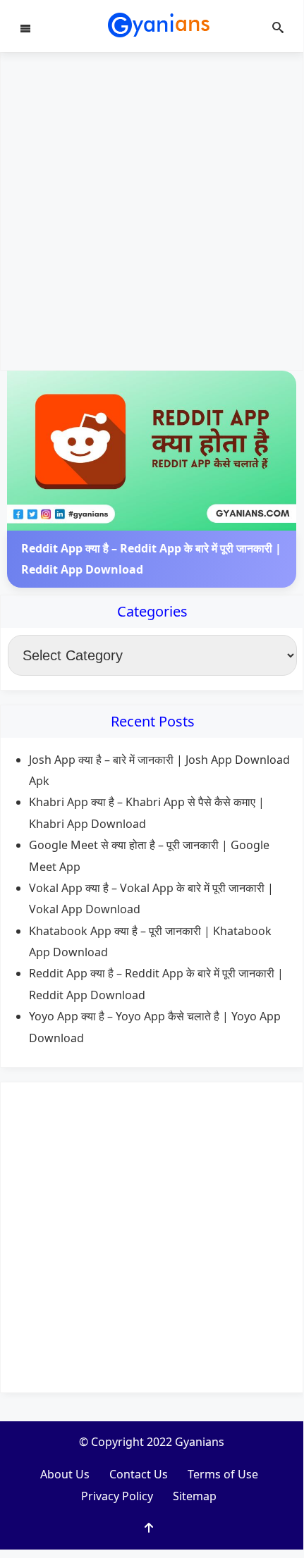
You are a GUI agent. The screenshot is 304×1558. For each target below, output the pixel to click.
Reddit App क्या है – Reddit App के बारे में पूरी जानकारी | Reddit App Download (151, 558)
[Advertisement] (151, 211)
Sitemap (195, 1496)
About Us (65, 1474)
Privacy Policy (117, 1496)
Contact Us (138, 1474)
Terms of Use (223, 1474)
